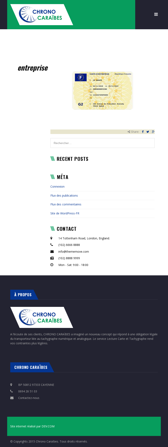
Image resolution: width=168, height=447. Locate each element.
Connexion (57, 186)
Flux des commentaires (65, 204)
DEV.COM (48, 426)
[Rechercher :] (102, 140)
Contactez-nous (28, 398)
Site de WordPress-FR (64, 213)
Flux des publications (64, 195)
